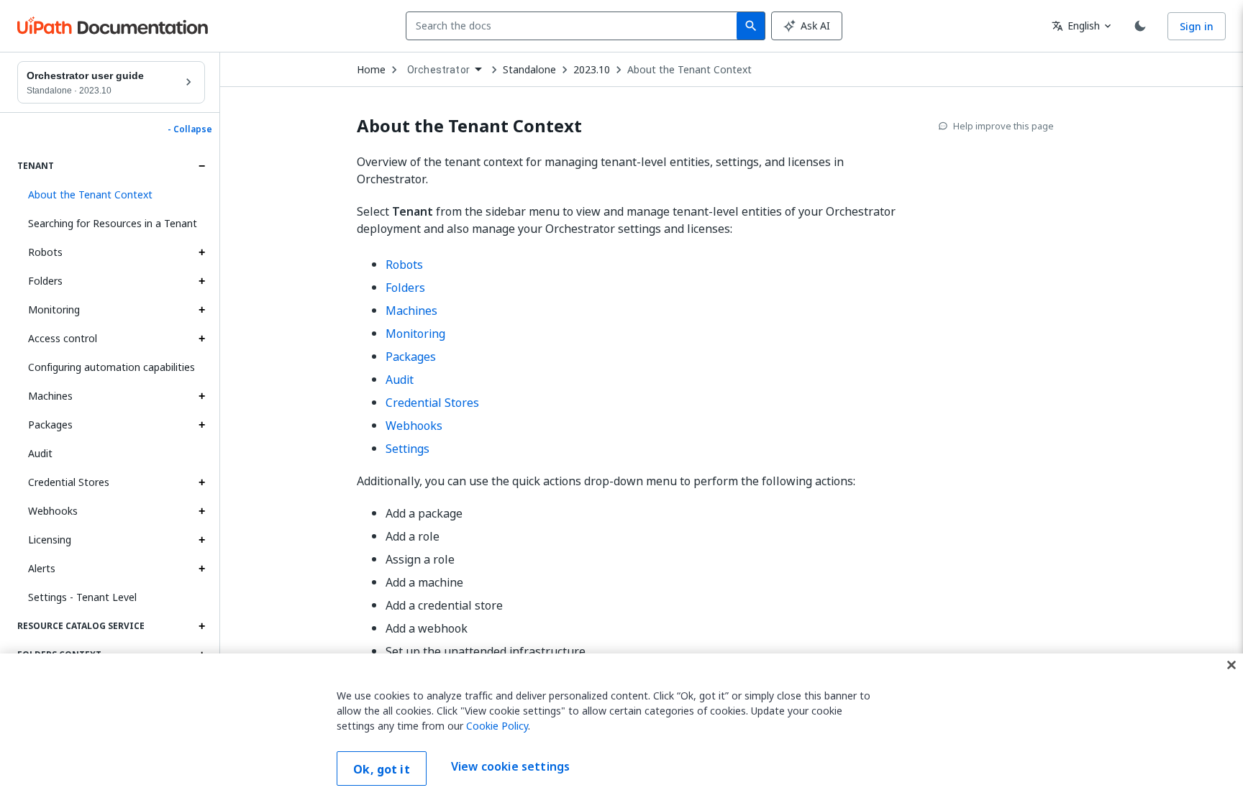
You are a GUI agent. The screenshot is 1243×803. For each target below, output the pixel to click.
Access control (62, 338)
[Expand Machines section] (201, 396)
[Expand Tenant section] (201, 166)
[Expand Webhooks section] (201, 511)
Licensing (49, 539)
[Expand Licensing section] (201, 539)
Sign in (1197, 26)
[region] (621, 728)
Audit (40, 453)
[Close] (1231, 665)
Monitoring (54, 309)
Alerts (41, 568)
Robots (45, 252)
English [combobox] (1076, 25)
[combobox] (574, 26)
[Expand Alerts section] (201, 568)
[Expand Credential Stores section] (201, 482)
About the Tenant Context (689, 70)
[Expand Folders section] (201, 281)
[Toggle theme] (1140, 26)
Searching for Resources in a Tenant (112, 223)
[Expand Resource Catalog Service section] (201, 626)
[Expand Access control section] (201, 338)
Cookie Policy (497, 725)
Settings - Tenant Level (82, 597)
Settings (407, 448)
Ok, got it (381, 769)
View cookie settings (510, 767)
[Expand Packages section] (201, 424)
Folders (45, 280)
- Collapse (190, 129)
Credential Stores (68, 482)
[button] (111, 194)
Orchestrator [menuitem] (438, 69)
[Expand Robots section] (201, 252)
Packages (50, 424)
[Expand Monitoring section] (201, 309)
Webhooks (53, 510)
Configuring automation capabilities (111, 367)
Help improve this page (1003, 126)
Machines (50, 395)
